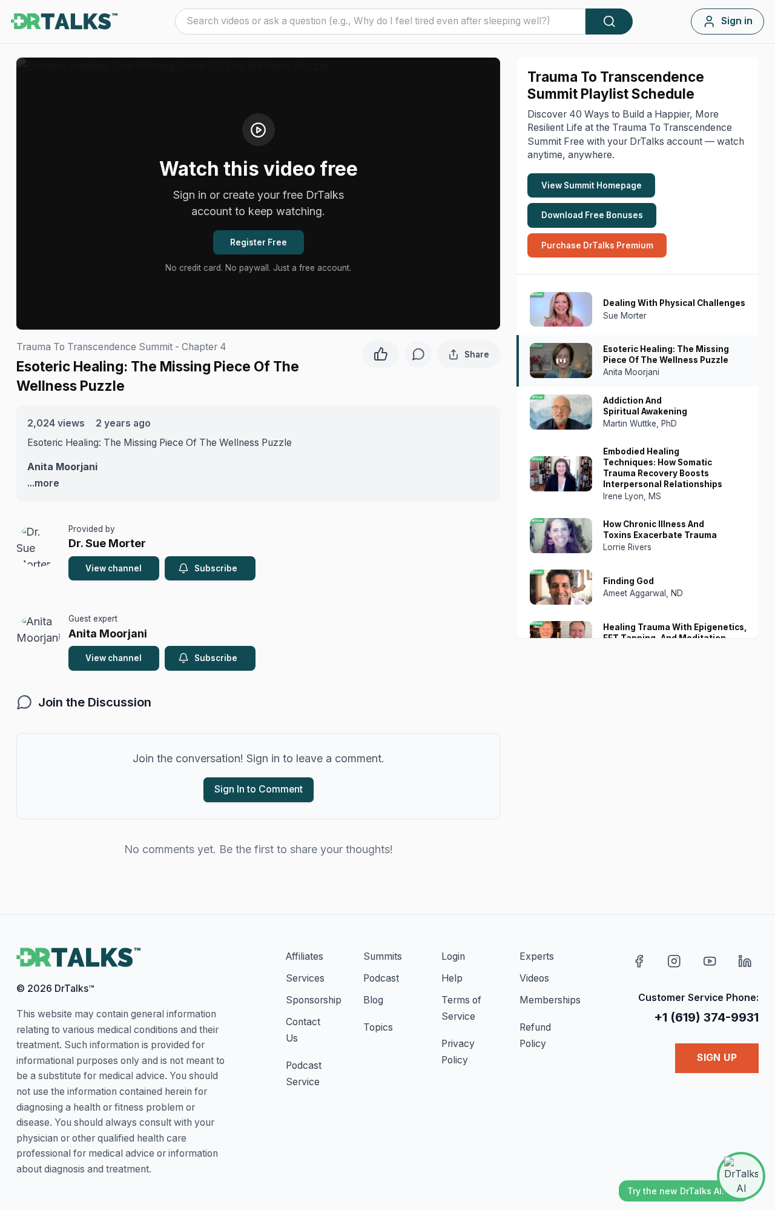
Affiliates (304, 956)
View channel (113, 568)
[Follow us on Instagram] (674, 961)
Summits (382, 956)
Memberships (550, 1000)
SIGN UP (717, 1057)
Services (305, 978)
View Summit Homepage (591, 185)
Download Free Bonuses (592, 215)
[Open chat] (741, 1176)
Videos (534, 978)
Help (452, 978)
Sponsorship (313, 1000)
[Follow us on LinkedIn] (745, 961)
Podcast (381, 978)
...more (43, 483)
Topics (378, 1027)
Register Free (258, 242)
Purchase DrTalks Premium (597, 245)
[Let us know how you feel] (381, 352)
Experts (536, 956)
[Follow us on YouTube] (710, 961)
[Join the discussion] (418, 354)
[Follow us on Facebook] (639, 961)
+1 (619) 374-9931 (706, 1017)
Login (453, 956)
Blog (373, 1000)
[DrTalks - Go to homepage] (78, 957)
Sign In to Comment (258, 789)
